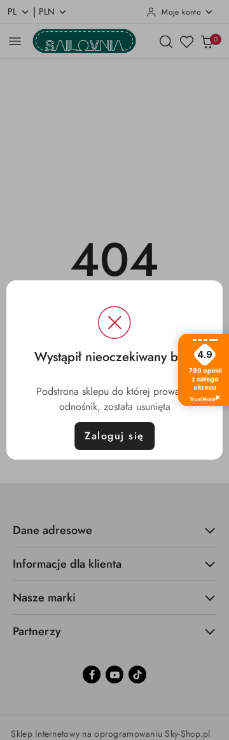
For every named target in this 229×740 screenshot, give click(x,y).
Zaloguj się (114, 435)
